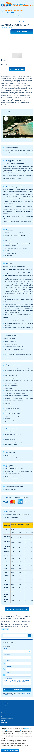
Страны (8, 21)
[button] (31, 36)
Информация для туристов (8, 716)
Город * (6, 648)
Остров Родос (22, 21)
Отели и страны (5, 711)
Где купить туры (5, 703)
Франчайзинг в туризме (7, 718)
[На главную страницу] (17, 5)
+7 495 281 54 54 (13, 10)
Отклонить (14, 750)
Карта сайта (4, 722)
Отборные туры (5, 714)
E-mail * (8, 672)
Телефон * (9, 666)
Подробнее (5, 629)
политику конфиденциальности (10, 747)
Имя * (8, 660)
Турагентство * (7, 654)
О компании (4, 720)
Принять (5, 750)
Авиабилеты (4, 707)
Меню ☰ (17, 16)
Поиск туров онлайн (6, 705)
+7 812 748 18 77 (11, 13)
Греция (16, 21)
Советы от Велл (5, 709)
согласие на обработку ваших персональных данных (16, 729)
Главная (3, 21)
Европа (12, 21)
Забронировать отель (6, 713)
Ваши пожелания (8, 678)
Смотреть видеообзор (17, 69)
